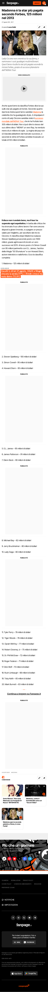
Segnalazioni (15, 880)
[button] (44, 27)
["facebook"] (25, 859)
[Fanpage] (24, 925)
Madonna (37, 112)
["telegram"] (30, 859)
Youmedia (5, 880)
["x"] (20, 859)
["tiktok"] (4, 859)
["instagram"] (9, 859)
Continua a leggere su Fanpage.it (24, 693)
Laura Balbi (12, 27)
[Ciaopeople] (24, 985)
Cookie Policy (6, 884)
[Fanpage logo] (13, 3)
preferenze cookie (8, 887)
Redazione (37, 884)
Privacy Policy (28, 880)
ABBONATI (37, 3)
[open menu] (2, 3)
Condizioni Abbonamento (22, 884)
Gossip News (6, 772)
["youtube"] (15, 859)
